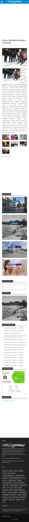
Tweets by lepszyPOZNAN (8, 400)
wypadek (18, 499)
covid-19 (4, 473)
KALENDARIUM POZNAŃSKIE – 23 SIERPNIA (13, 347)
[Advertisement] (14, 19)
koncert (15, 482)
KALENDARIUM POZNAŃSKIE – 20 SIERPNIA (13, 355)
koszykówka (5, 485)
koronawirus (21, 482)
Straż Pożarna (13, 494)
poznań (4, 492)
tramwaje (5, 497)
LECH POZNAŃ (23, 485)
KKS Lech (5, 480)
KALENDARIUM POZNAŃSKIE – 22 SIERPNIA (13, 350)
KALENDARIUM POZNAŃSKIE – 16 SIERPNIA (13, 365)
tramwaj (24, 494)
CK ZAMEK (21, 471)
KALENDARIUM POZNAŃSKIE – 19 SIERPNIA (13, 357)
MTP (16, 487)
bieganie (10, 471)
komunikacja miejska (7, 482)
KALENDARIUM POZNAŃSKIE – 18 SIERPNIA (13, 360)
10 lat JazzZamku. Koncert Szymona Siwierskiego (15, 342)
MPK (12, 487)
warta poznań (22, 497)
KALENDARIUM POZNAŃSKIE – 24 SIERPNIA (13, 339)
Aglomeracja (11, 246)
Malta (4, 487)
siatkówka (15, 492)
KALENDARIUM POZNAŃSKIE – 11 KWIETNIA (14, 204)
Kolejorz (19, 480)
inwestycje (5, 478)
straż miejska (5, 494)
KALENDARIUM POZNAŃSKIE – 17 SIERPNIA (13, 362)
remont (9, 492)
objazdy (20, 487)
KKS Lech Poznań (12, 480)
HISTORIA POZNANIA (19, 475)
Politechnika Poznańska (19, 490)
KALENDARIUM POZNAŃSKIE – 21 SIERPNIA (13, 352)
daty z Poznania (11, 473)
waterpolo (5, 499)
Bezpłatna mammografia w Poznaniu (14, 267)
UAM (10, 497)
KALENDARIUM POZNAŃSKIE (15, 478)
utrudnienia (15, 497)
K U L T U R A (18, 246)
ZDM (23, 499)
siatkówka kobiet (22, 492)
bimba (15, 471)
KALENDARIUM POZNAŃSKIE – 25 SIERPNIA (14, 227)
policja (11, 490)
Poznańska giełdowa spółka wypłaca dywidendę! (15, 344)
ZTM (4, 502)
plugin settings (19, 510)
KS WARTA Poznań (14, 485)
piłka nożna (5, 490)
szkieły (19, 494)
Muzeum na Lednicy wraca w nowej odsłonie (14, 249)
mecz (8, 487)
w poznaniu (11, 499)
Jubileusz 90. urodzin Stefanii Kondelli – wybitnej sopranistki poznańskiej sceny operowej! (15, 336)
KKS (24, 478)
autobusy (5, 471)
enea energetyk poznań (8, 475)
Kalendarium (14, 201)
